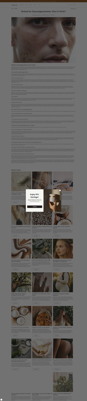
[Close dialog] (60, 190)
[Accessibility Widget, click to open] (1, 400)
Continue (35, 206)
